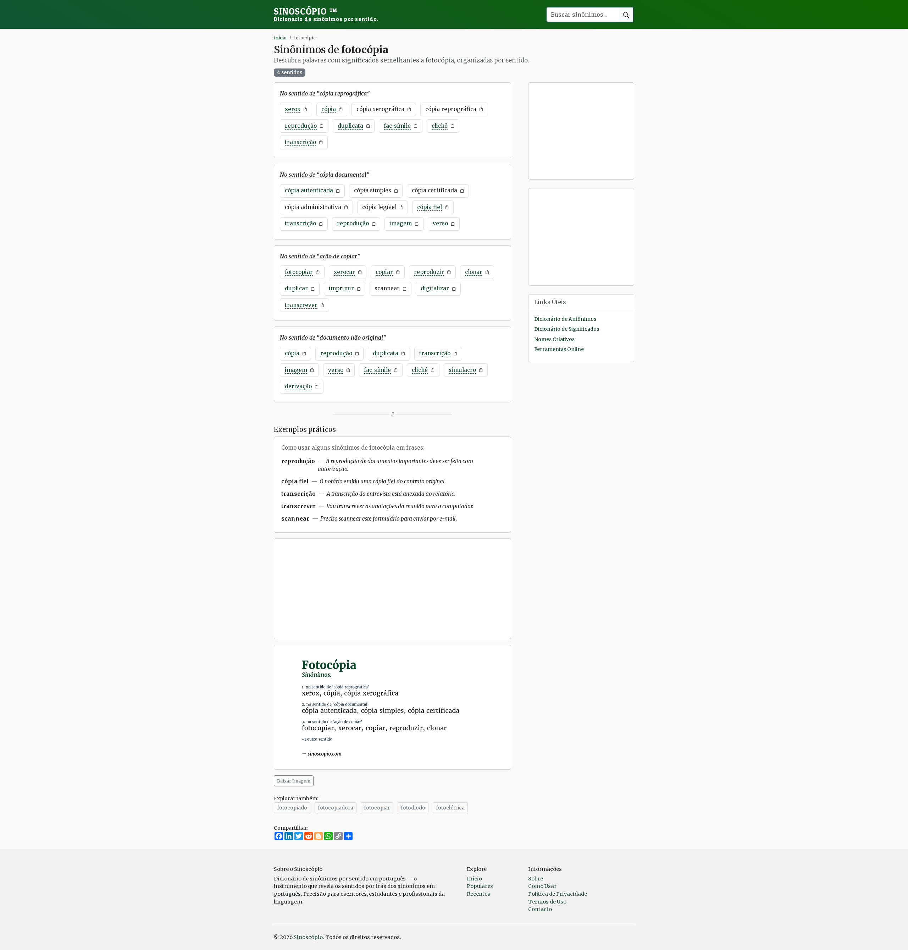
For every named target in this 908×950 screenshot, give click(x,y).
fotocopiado (292, 808)
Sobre (535, 878)
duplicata (350, 125)
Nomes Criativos (554, 339)
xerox (292, 109)
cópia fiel (429, 207)
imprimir (341, 288)
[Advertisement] (392, 588)
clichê (440, 125)
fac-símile (397, 125)
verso (440, 223)
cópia (328, 109)
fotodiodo (413, 808)
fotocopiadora (335, 808)
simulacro (462, 370)
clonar (473, 272)
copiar (384, 272)
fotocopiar (299, 272)
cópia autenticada (309, 190)
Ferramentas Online (559, 349)
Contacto (540, 909)
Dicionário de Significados (566, 329)
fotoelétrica (450, 808)
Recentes (478, 894)
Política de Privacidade (557, 894)
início (280, 37)
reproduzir (429, 272)
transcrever (301, 305)
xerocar (344, 272)
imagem (400, 223)
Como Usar (542, 886)
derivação (298, 386)
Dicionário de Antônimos (565, 319)
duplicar (296, 288)
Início (474, 878)
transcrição (300, 142)
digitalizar (435, 288)
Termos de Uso (547, 902)
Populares (480, 886)
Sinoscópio (326, 14)
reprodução (301, 125)
